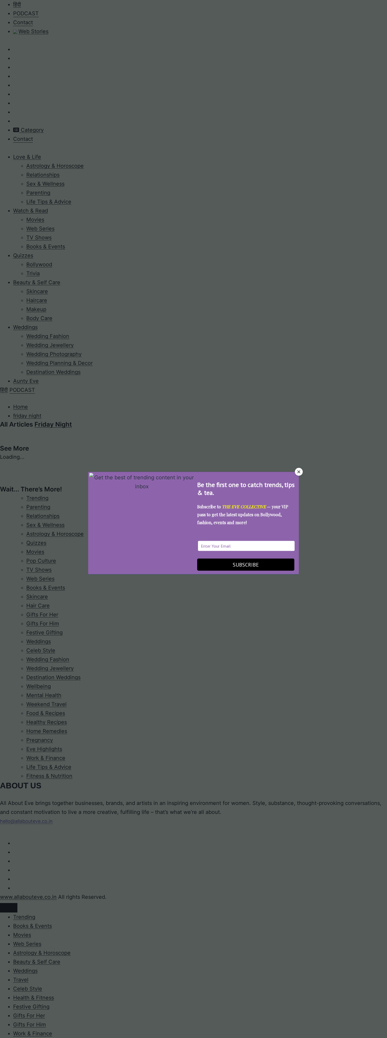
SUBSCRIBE (246, 564)
